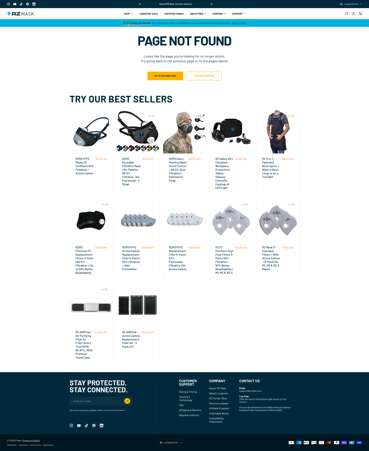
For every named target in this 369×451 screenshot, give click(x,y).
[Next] (211, 4)
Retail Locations (218, 393)
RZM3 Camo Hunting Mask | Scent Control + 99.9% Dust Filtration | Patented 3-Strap (178, 169)
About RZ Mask (217, 388)
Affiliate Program (219, 408)
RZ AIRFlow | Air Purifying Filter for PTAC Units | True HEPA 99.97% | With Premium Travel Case (84, 344)
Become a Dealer (219, 403)
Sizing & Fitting (188, 391)
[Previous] (140, 4)
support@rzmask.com (250, 390)
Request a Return (189, 415)
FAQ (181, 405)
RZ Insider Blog (218, 398)
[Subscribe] (127, 401)
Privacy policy (23, 445)
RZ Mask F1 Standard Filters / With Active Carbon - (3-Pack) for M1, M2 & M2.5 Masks (271, 258)
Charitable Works (219, 413)
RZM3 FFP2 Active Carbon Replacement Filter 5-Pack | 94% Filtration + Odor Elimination (131, 258)
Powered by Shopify (31, 440)
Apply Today (239, 22)
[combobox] (351, 4)
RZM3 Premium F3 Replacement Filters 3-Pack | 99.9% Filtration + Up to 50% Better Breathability (84, 259)
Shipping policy (48, 445)
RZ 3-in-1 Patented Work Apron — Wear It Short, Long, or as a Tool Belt (271, 168)
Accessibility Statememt (216, 420)
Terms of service (35, 445)
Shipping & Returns (190, 410)
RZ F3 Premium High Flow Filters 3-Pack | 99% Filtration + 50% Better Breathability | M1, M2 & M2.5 (224, 259)
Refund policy (12, 445)
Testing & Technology (185, 398)
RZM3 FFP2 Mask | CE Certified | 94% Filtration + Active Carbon (85, 166)
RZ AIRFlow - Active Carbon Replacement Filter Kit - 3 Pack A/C (131, 339)
